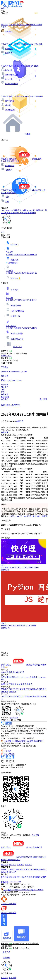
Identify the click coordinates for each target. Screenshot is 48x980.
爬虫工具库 (17, 347)
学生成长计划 (17, 677)
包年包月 (9, 32)
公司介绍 (4, 697)
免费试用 (4, 432)
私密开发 (17, 300)
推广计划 (20, 697)
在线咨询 (4, 978)
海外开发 (33, 300)
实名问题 (25, 273)
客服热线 (12, 978)
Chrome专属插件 (30, 677)
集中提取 (9, 79)
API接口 (12, 689)
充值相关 (20, 684)
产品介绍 (9, 252)
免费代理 (16, 405)
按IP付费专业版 (11, 84)
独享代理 (25, 255)
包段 (7, 197)
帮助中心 (14, 245)
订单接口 (17, 328)
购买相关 (4, 684)
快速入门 (14, 290)
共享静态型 (10, 110)
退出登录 (43, 399)
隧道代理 (9, 255)
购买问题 (9, 273)
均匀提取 (9, 70)
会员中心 (4, 399)
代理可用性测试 (17, 311)
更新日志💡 (16, 278)
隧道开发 (9, 300)
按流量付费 (9, 166)
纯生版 (27, 134)
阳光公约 (12, 692)
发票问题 (33, 273)
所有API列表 (11, 326)
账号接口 (9, 328)
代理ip (12, 516)
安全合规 (12, 697)
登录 (3, 392)
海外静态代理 (18, 672)
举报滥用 (36, 697)
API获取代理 (16, 305)
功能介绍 (14, 260)
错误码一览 (15, 316)
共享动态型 (9, 101)
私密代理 (17, 255)
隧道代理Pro (6, 665)
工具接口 (33, 328)
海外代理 (33, 255)
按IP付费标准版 (11, 75)
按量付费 (9, 53)
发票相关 (28, 684)
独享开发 (25, 300)
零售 (7, 202)
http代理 (27, 516)
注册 (7, 397)
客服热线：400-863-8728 (11, 882)
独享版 (8, 105)
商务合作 (28, 697)
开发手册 (9, 298)
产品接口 (25, 328)
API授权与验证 (17, 334)
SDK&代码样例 (17, 339)
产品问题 (17, 273)
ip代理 (19, 516)
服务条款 (42, 689)
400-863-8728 (6, 356)
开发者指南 (20, 689)
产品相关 (12, 684)
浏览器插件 (13, 263)
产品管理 (4, 25)
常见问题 (9, 271)
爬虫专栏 (36, 516)
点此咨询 (14, 718)
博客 (8, 405)
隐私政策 (4, 692)
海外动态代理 (6, 672)
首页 (3, 405)
